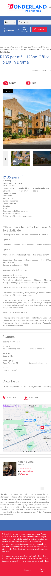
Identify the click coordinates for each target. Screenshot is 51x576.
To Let (45, 47)
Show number (25, 468)
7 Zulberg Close (32, 49)
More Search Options (24, 29)
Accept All (42, 570)
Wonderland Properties (21, 47)
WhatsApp (24, 474)
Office (22, 49)
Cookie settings (10, 570)
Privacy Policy (14, 551)
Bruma (15, 49)
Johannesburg (6, 49)
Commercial (37, 47)
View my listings (26, 471)
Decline (27, 570)
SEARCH (41, 29)
